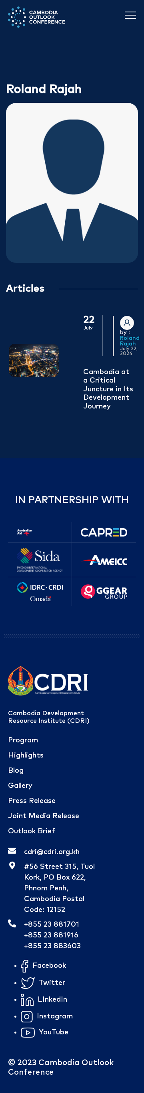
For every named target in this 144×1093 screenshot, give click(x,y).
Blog (16, 770)
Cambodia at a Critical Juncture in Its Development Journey (108, 389)
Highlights (26, 755)
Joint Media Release (43, 816)
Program (23, 740)
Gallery (20, 785)
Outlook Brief (31, 831)
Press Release (32, 801)
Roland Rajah (130, 341)
